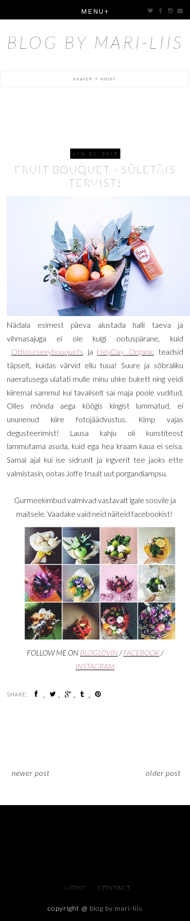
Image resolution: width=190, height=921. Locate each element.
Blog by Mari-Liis (95, 42)
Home (76, 887)
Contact (114, 887)
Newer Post (31, 772)
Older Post (163, 772)
